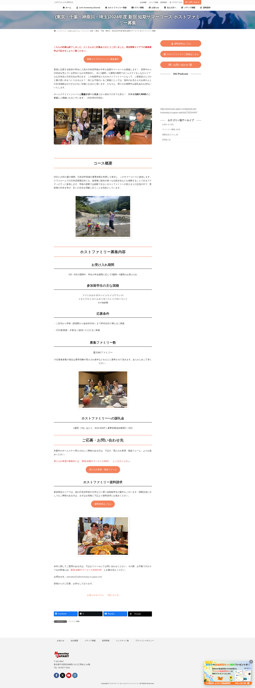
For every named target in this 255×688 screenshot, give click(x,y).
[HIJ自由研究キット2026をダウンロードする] (228, 673)
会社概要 (143, 2)
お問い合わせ (193, 2)
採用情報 (163, 2)
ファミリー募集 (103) (171, 129)
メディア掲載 (153, 2)
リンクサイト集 (122, 641)
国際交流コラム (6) (170, 135)
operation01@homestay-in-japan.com (84, 577)
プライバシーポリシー (144, 641)
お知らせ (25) (168, 124)
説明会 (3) (166, 140)
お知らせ (60, 641)
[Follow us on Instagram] (75, 675)
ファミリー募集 (74, 621)
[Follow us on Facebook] (56, 675)
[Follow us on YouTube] (68, 675)
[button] (103, 59)
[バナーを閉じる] (251, 662)
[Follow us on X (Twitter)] (62, 675)
